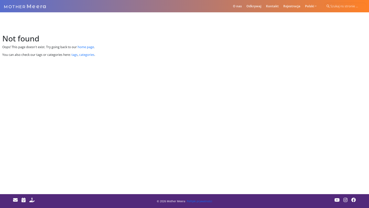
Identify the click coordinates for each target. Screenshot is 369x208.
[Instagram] (345, 200)
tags (74, 55)
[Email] (15, 200)
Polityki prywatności (199, 201)
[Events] (24, 200)
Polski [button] (309, 6)
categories (86, 55)
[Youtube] (337, 200)
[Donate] (32, 200)
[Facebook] (353, 200)
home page (86, 47)
